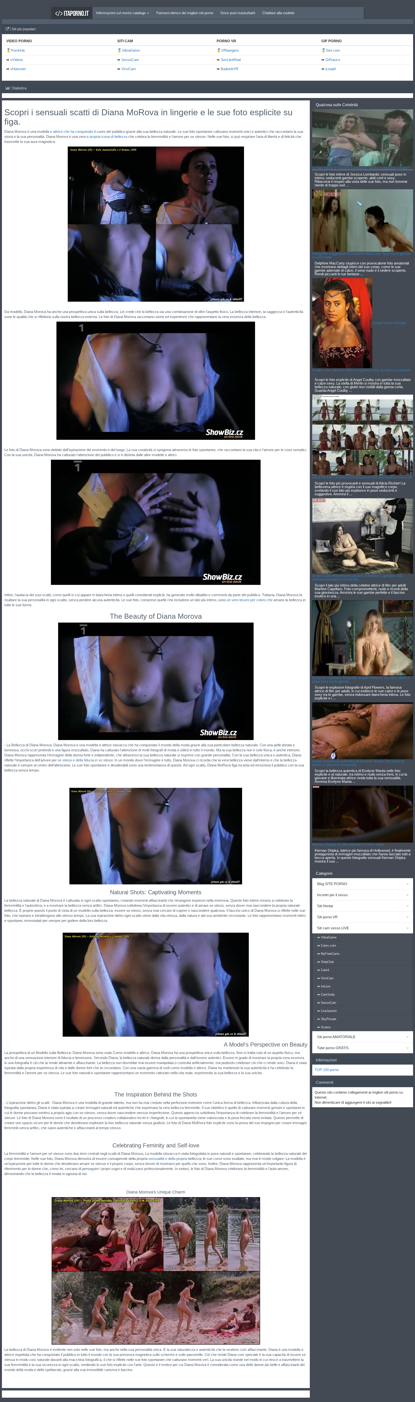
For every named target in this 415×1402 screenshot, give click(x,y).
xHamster (18, 69)
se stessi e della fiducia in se (80, 760)
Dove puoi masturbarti (237, 13)
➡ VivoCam (325, 978)
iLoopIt (330, 69)
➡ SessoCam (326, 1002)
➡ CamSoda (326, 994)
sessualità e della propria (167, 1159)
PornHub (18, 50)
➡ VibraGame (326, 937)
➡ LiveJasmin (327, 1011)
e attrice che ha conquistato (71, 131)
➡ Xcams (324, 1027)
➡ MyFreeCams (328, 953)
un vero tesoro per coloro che (250, 600)
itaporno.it (76, 13)
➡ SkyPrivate (326, 1019)
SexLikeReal (231, 60)
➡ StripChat (325, 962)
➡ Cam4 (323, 970)
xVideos (16, 60)
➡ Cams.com (326, 945)
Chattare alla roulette (278, 13)
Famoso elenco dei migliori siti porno (184, 13)
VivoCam (128, 69)
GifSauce (332, 60)
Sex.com (333, 50)
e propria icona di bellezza (107, 137)
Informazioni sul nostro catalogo (121, 13)
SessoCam (130, 60)
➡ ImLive (323, 986)
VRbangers (230, 50)
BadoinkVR (229, 69)
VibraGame (131, 50)
